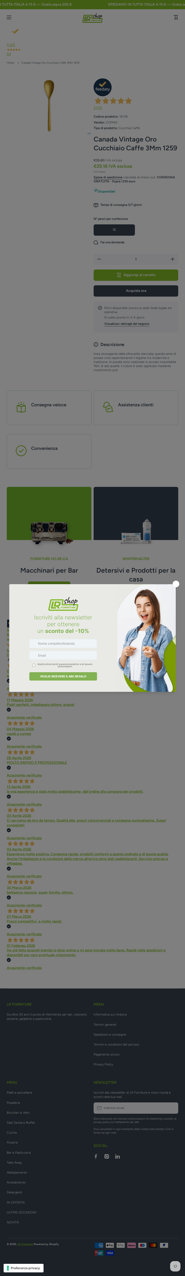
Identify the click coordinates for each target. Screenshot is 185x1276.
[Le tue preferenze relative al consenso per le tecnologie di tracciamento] (24, 1268)
